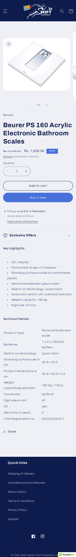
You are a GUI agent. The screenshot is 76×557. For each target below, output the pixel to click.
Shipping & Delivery (21, 473)
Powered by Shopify (53, 555)
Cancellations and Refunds (26, 482)
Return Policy (17, 492)
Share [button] (12, 431)
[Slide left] (29, 105)
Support (13, 519)
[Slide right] (46, 105)
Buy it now (38, 197)
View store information (22, 221)
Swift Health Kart (31, 555)
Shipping (8, 156)
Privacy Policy (17, 510)
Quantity (8, 163)
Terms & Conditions (21, 501)
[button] (5, 11)
